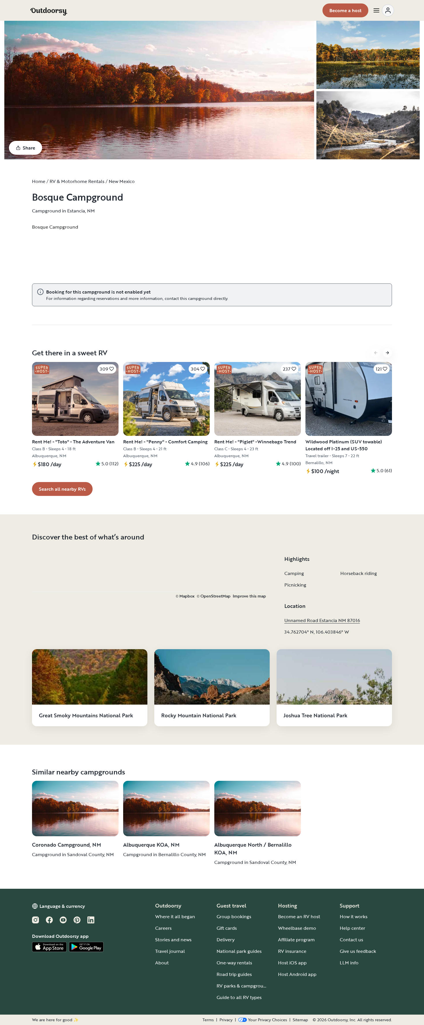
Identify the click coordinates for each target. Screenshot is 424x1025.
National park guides (239, 951)
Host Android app (297, 974)
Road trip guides (234, 974)
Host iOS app (292, 962)
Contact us (351, 939)
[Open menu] (383, 10)
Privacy (225, 1020)
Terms (208, 1020)
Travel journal (170, 951)
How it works (353, 916)
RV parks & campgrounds (244, 985)
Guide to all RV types (239, 997)
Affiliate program (296, 939)
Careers (163, 928)
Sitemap (300, 1020)
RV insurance (292, 951)
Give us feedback (358, 951)
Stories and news (173, 939)
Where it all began (175, 916)
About (162, 962)
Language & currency (62, 906)
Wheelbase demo (297, 928)
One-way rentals (234, 962)
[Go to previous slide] (375, 352)
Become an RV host (299, 916)
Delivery (225, 939)
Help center (352, 928)
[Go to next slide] (387, 352)
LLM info (349, 962)
